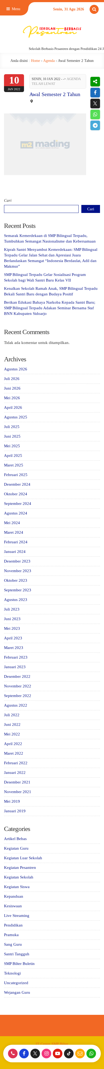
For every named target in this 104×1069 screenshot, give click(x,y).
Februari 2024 (15, 542)
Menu (15, 9)
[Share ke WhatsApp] (95, 114)
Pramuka (11, 935)
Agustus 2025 (15, 417)
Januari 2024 (15, 551)
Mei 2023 (12, 628)
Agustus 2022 (15, 705)
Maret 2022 (13, 753)
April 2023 (13, 638)
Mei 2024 (12, 523)
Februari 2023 (15, 657)
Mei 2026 (12, 398)
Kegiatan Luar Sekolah (23, 858)
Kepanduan (13, 896)
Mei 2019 (12, 801)
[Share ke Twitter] (95, 103)
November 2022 (17, 686)
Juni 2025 (12, 436)
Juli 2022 (11, 715)
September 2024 (17, 503)
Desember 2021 (17, 782)
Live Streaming (16, 915)
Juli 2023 (11, 609)
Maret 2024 (13, 532)
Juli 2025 (11, 427)
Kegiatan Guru (16, 848)
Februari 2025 (15, 475)
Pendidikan (13, 925)
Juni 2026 (12, 388)
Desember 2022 (17, 676)
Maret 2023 (13, 648)
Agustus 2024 (15, 513)
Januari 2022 (15, 772)
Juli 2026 (11, 379)
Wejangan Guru (17, 992)
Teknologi (12, 973)
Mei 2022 (12, 734)
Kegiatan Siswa (17, 887)
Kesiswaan (13, 906)
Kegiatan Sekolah (18, 877)
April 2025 (13, 455)
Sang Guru (13, 944)
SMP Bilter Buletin (19, 963)
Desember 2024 (17, 484)
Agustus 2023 (15, 599)
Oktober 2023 (15, 580)
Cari (7, 200)
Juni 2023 (12, 619)
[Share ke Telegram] (95, 125)
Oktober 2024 (15, 494)
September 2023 (17, 590)
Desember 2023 (17, 561)
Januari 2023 (15, 667)
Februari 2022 (15, 763)
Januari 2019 (15, 811)
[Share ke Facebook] (95, 92)
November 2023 (17, 571)
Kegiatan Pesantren (20, 867)
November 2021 (17, 792)
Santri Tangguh (16, 954)
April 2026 (13, 407)
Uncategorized (16, 983)
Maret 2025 (13, 465)
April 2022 (13, 744)
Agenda (49, 61)
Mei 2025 (12, 446)
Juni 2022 (12, 724)
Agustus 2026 (15, 369)
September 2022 (17, 696)
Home (35, 61)
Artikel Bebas (15, 839)
